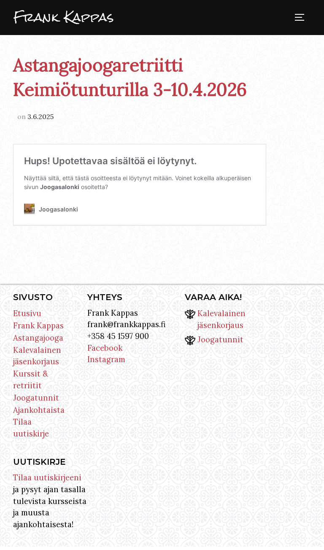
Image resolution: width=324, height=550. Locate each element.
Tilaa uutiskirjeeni (47, 477)
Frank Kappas (63, 17)
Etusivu (27, 313)
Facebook (104, 348)
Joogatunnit (36, 398)
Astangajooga (38, 338)
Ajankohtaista (39, 410)
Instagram (106, 359)
